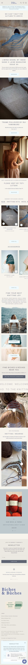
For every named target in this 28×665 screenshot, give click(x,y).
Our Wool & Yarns (5, 620)
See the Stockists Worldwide (14, 376)
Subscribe (14, 660)
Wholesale (3, 627)
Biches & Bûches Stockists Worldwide (9, 616)
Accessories (14, 341)
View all (14, 241)
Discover (14, 74)
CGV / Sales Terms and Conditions (8, 625)
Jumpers (13, 321)
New (3, 202)
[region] (14, 572)
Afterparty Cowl (9, 275)
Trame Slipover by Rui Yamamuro (9, 228)
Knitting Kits (13, 202)
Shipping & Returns (5, 622)
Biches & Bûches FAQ (6, 618)
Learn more (14, 527)
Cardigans (14, 355)
